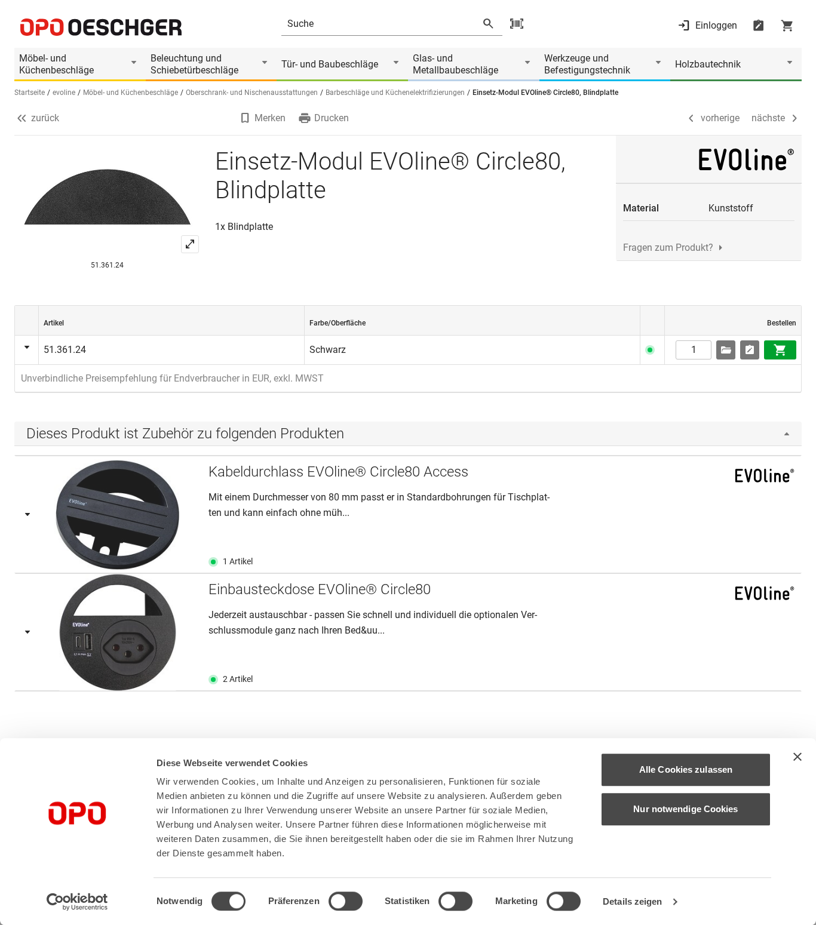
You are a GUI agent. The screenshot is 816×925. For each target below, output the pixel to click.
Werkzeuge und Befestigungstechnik (587, 64)
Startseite (29, 92)
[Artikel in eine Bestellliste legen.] (749, 349)
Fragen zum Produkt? (668, 247)
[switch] (346, 901)
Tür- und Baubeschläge (329, 64)
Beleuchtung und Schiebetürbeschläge (194, 64)
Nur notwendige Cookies (685, 809)
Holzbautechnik (708, 64)
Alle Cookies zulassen (685, 769)
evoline (64, 92)
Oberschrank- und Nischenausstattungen (252, 92)
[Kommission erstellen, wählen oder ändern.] (725, 349)
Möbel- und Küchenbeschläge (56, 64)
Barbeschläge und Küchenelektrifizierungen (395, 92)
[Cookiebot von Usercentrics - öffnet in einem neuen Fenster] (77, 902)
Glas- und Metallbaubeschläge (455, 64)
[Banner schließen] (797, 756)
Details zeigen (632, 901)
